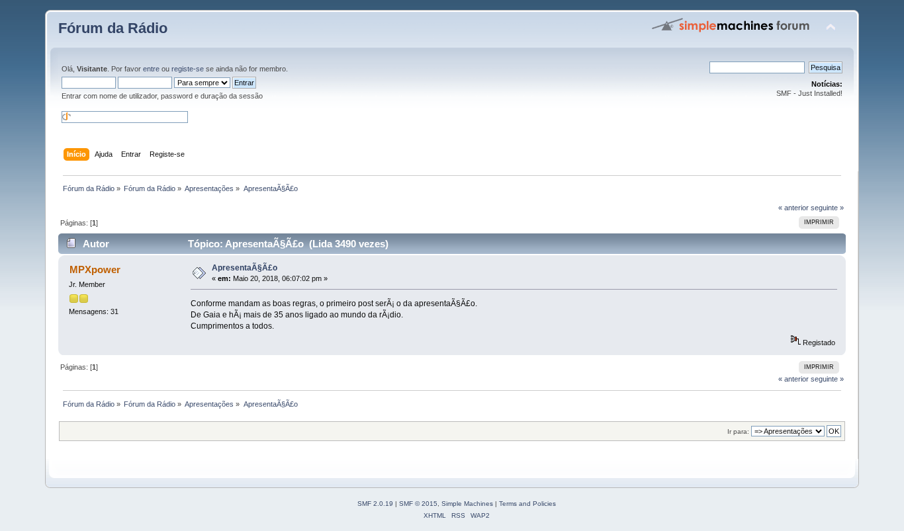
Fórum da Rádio (112, 28)
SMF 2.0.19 (375, 503)
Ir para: (738, 431)
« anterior (793, 208)
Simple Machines (467, 503)
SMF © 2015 (418, 503)
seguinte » (827, 208)
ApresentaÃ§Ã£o (244, 267)
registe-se (187, 69)
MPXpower (94, 269)
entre (151, 69)
